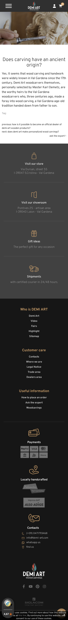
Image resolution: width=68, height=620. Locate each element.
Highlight (34, 331)
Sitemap (34, 336)
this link (22, 615)
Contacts (34, 356)
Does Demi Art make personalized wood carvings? (33, 131)
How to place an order (34, 397)
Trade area (34, 372)
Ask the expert (57, 136)
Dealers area (34, 377)
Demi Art (34, 316)
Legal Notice (34, 367)
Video (34, 321)
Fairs (34, 326)
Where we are (34, 361)
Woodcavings (34, 407)
